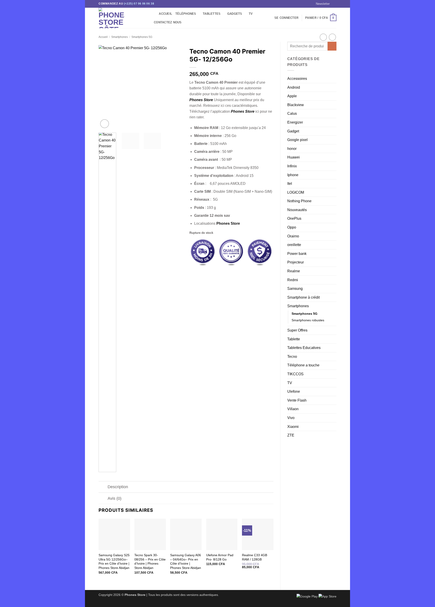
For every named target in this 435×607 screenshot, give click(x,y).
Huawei (293, 157)
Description (118, 487)
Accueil (165, 13)
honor (292, 149)
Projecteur (295, 262)
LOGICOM (295, 192)
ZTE (290, 435)
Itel (289, 183)
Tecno (292, 356)
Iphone (292, 175)
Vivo (291, 418)
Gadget (293, 131)
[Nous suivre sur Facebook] (334, 3)
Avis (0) (114, 498)
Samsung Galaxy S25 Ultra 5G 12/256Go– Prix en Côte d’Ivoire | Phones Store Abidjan (114, 561)
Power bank (297, 254)
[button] (321, 3)
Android (293, 87)
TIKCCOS (295, 374)
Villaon (293, 409)
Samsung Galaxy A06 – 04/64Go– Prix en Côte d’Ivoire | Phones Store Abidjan (185, 561)
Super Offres (297, 330)
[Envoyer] (332, 46)
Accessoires (297, 78)
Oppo (291, 227)
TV (251, 13)
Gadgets (234, 13)
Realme (293, 271)
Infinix (292, 166)
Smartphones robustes (308, 320)
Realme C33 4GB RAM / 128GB (254, 557)
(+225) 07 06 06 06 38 (139, 3)
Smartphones (119, 37)
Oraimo (293, 236)
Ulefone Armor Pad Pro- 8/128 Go (219, 557)
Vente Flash (297, 400)
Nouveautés (297, 210)
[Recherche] (154, 14)
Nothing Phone (299, 201)
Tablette (293, 339)
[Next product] (323, 37)
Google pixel (297, 140)
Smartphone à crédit (303, 297)
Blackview (295, 105)
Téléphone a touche (303, 365)
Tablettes (211, 13)
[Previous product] (332, 37)
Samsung (295, 288)
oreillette (294, 245)
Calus (292, 113)
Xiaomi (293, 427)
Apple (292, 96)
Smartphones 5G (141, 37)
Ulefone (293, 391)
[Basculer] (103, 487)
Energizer (295, 122)
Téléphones (185, 13)
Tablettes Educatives (304, 348)
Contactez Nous (168, 22)
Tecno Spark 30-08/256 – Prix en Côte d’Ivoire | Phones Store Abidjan (150, 561)
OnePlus (294, 218)
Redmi (292, 280)
